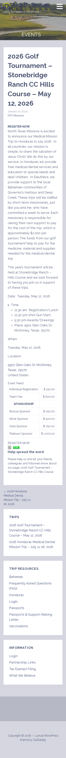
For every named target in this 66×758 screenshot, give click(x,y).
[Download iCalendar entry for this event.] (10, 447)
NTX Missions (16, 115)
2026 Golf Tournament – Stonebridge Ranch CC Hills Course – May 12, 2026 (30, 530)
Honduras (16, 595)
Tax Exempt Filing (22, 669)
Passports (16, 608)
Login (13, 601)
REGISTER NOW (19, 126)
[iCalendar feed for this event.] (16, 447)
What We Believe (22, 675)
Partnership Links (22, 662)
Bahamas (16, 577)
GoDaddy (39, 740)
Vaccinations (18, 626)
